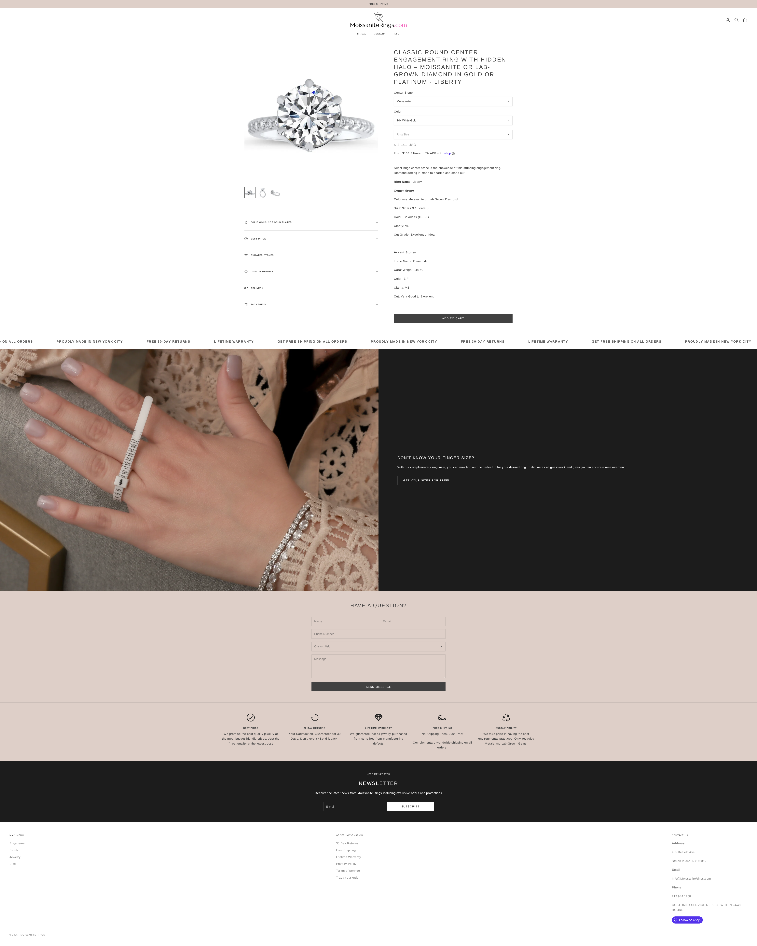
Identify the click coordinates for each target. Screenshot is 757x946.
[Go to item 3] (275, 192)
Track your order (348, 877)
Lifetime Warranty (348, 857)
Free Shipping (346, 850)
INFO (397, 34)
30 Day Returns (347, 843)
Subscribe (410, 806)
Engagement (18, 843)
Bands (14, 850)
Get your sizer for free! (426, 480)
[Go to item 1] (249, 192)
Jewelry (15, 857)
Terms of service (348, 870)
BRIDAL (361, 34)
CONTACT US (680, 835)
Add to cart (453, 318)
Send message (378, 686)
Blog (12, 863)
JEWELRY (380, 34)
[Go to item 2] (262, 192)
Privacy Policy (346, 863)
